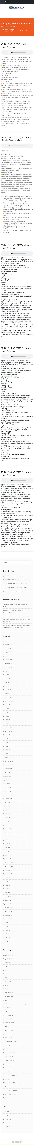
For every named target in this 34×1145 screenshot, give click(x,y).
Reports (7, 1049)
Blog (6, 970)
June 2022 (7, 678)
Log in (6, 1115)
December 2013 (9, 907)
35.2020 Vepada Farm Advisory (22, 616)
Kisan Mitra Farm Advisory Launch (12, 619)
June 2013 (7, 930)
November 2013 (9, 911)
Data (6, 977)
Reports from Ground (10, 1052)
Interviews (7, 1007)
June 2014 (7, 885)
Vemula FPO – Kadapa (10, 1094)
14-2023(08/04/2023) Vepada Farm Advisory (16, 583)
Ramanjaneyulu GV (8, 610)
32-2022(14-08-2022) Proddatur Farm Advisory (16, 349)
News (6, 1026)
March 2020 (8, 723)
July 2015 (7, 840)
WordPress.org (8, 1126)
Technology (8, 1079)
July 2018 (7, 780)
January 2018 (8, 791)
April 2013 (7, 934)
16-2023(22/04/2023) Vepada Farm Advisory (16, 579)
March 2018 (8, 787)
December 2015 (9, 829)
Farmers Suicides (9, 996)
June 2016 (7, 817)
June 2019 (7, 742)
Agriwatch (7, 962)
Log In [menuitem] (2, 1)
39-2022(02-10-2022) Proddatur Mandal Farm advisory (16, 139)
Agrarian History (9, 959)
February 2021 (8, 693)
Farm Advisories (10, 29)
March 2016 (8, 821)
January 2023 (8, 656)
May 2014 (7, 889)
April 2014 (7, 892)
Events (6, 989)
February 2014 (8, 900)
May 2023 (7, 641)
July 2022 (7, 675)
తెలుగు (6, 1098)
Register (7, 1111)
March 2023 (8, 648)
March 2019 (8, 753)
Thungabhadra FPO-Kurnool (12, 1083)
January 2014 (8, 904)
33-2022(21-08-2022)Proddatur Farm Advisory (16, 246)
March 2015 (8, 851)
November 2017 (9, 798)
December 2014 (9, 862)
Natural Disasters (9, 1022)
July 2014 (7, 881)
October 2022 (8, 663)
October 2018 (8, 768)
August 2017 (8, 806)
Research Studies (9, 1064)
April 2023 (7, 644)
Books (6, 974)
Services (7, 1071)
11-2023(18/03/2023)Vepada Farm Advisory (16, 591)
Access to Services (9, 955)
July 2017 (7, 810)
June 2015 (7, 844)
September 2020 (9, 701)
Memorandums (9, 1015)
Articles (6, 966)
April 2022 (7, 686)
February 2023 (8, 652)
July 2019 (7, 738)
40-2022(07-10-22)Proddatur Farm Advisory (15, 45)
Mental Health (8, 1019)
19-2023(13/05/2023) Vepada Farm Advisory (16, 576)
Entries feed (8, 1119)
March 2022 (8, 690)
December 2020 (9, 697)
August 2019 (8, 735)
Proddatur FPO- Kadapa (11, 1041)
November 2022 (9, 659)
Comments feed (9, 1123)
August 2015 (8, 836)
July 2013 (7, 926)
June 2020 (7, 712)
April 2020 (7, 720)
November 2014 (9, 866)
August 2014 (8, 877)
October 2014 (8, 870)
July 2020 (7, 708)
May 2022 (7, 682)
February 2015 (8, 855)
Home (2, 29)
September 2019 (9, 731)
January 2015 (8, 859)
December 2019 (9, 727)
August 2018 (8, 776)
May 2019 (7, 746)
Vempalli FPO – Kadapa (11, 1090)
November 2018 (9, 765)
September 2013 (9, 919)
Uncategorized (8, 1086)
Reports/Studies (9, 1056)
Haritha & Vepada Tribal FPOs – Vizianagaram (17, 1004)
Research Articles (9, 1060)
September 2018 (9, 772)
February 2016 (8, 825)
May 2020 (7, 716)
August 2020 (8, 705)
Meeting (7, 1011)
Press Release (8, 1037)
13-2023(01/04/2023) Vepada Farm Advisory (16, 587)
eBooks (6, 985)
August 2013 (8, 922)
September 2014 (9, 874)
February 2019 (8, 757)
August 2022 (8, 671)
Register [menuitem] (7, 1)
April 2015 (7, 847)
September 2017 (9, 802)
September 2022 (9, 667)
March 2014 (8, 896)
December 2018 (9, 761)
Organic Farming (9, 1030)
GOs (6, 1000)
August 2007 (8, 941)
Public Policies (8, 1045)
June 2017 (7, 813)
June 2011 (7, 937)
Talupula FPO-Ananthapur (11, 1075)
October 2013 (8, 915)
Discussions (8, 981)
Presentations (8, 1034)
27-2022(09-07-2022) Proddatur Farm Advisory (16, 473)
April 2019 (7, 750)
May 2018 (7, 783)
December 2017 (9, 795)
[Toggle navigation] (17, 14)
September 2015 (9, 832)
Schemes (7, 1068)
